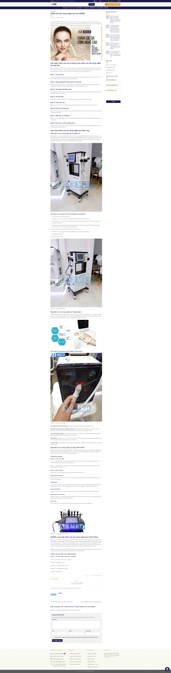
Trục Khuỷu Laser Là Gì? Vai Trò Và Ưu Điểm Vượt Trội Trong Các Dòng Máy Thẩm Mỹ (115, 54)
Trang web (88, 631)
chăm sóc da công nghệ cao (75, 588)
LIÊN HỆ (106, 8)
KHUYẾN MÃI (100, 8)
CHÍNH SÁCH (93, 8)
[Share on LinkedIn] (81, 583)
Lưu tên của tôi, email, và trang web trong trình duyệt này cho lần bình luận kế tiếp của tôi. (76, 637)
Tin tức (107, 72)
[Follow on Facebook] (117, 1)
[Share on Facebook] (71, 583)
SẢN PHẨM (78, 8)
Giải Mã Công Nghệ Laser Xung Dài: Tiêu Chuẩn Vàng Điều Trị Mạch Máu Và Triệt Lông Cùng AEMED (115, 37)
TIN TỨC (86, 8)
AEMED (73, 8)
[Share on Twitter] (74, 583)
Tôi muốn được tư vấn (111, 90)
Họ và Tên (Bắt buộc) (111, 79)
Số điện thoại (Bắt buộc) (112, 85)
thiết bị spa (64, 550)
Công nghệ (52, 11)
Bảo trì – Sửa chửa (110, 64)
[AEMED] (56, 4)
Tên (53, 631)
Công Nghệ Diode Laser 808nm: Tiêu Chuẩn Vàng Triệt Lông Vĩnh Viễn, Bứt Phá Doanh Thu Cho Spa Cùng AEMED (115, 29)
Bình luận (54, 619)
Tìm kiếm (92, 4)
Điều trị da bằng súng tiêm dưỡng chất (90, 601)
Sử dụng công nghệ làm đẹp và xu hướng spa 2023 (67, 610)
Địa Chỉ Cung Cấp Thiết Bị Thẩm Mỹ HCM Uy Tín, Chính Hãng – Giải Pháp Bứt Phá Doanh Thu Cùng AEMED (115, 19)
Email (70, 631)
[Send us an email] (118, 1)
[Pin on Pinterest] (79, 583)
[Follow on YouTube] (119, 1)
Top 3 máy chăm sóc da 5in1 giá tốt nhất (63, 601)
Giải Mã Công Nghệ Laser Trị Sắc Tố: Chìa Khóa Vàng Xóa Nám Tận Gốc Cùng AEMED (115, 46)
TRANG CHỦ (66, 8)
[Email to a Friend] (76, 583)
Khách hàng (109, 70)
